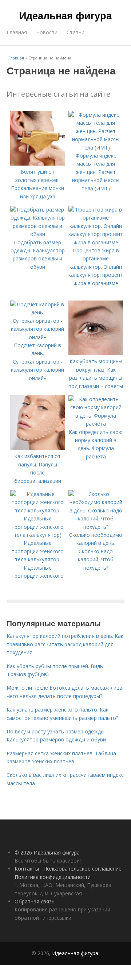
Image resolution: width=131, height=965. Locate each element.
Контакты (27, 868)
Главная (17, 32)
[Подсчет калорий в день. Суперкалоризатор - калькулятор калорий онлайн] (37, 337)
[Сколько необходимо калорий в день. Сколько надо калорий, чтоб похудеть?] (95, 526)
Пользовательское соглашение (82, 868)
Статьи (75, 32)
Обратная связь (35, 901)
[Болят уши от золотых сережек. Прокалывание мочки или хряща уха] (37, 163)
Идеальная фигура (65, 15)
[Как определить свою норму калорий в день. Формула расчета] (95, 423)
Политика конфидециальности (53, 876)
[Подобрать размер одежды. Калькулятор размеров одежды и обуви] (37, 233)
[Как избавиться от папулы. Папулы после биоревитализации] (37, 448)
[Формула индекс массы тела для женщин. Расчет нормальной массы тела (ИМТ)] (95, 147)
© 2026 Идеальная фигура (47, 852)
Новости (46, 32)
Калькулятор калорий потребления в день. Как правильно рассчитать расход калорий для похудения (65, 644)
